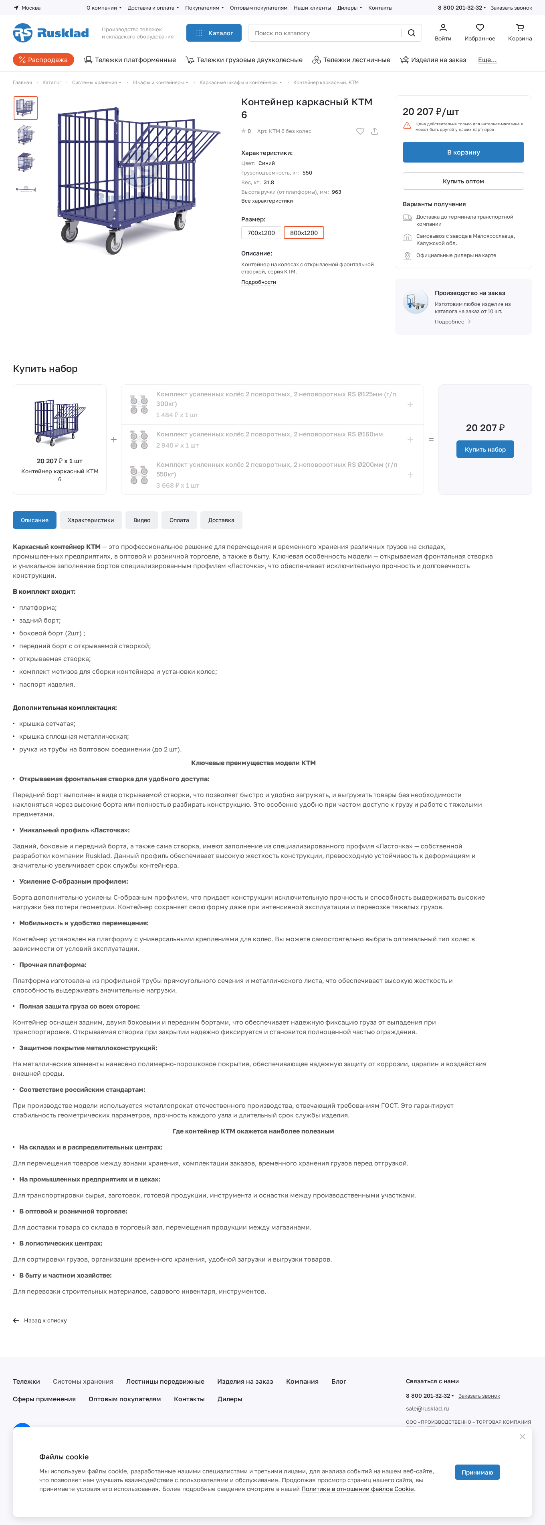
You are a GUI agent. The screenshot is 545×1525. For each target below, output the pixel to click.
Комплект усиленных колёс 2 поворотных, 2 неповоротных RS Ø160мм (269, 434)
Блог (338, 1381)
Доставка (221, 519)
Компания (302, 1381)
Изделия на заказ (245, 1381)
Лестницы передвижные (165, 1381)
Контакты (189, 1399)
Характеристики (91, 519)
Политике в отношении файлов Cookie (357, 1488)
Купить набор (485, 449)
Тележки (26, 1381)
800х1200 (304, 232)
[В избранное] (360, 131)
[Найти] (412, 32)
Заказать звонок (511, 7)
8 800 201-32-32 (460, 7)
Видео (141, 519)
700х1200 (261, 232)
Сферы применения (44, 1399)
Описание (34, 519)
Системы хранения (83, 1381)
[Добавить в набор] (410, 404)
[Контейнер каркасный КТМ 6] (136, 183)
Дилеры (230, 1399)
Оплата (179, 519)
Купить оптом (463, 181)
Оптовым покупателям (125, 1399)
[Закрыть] (522, 1436)
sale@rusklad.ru (427, 1408)
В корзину (463, 152)
